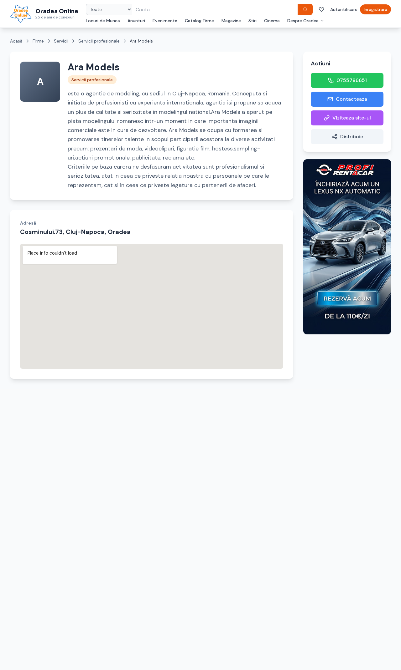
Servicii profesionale (99, 41)
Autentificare (343, 9)
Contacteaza (351, 99)
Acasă (16, 41)
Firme (38, 41)
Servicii (61, 41)
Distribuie (351, 136)
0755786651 (351, 80)
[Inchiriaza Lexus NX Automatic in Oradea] (347, 246)
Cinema (272, 20)
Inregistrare (375, 9)
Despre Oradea (303, 20)
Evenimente (165, 20)
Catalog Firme (199, 20)
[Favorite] (321, 9)
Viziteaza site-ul (351, 117)
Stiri (252, 20)
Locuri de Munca (103, 20)
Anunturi (136, 20)
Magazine (231, 20)
